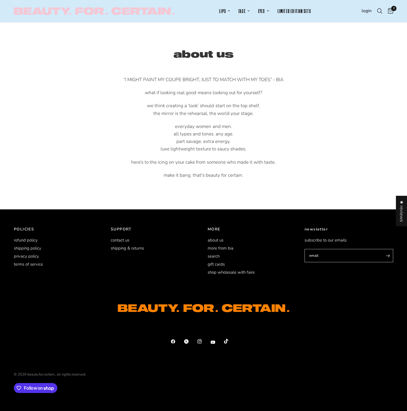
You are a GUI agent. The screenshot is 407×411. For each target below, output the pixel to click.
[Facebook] (177, 341)
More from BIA (220, 248)
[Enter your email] (387, 255)
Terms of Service (28, 264)
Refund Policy (26, 240)
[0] (389, 11)
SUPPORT (121, 229)
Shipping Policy (27, 248)
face (242, 11)
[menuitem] (224, 11)
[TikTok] (230, 341)
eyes (261, 11)
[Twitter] (190, 341)
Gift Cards (216, 264)
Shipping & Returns (127, 248)
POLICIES (24, 229)
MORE (214, 229)
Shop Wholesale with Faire (231, 272)
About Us (215, 240)
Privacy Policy (26, 256)
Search (214, 256)
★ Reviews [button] (401, 211)
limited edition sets (294, 11)
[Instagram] (203, 341)
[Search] (379, 11)
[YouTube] (217, 342)
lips (222, 11)
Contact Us (120, 240)
